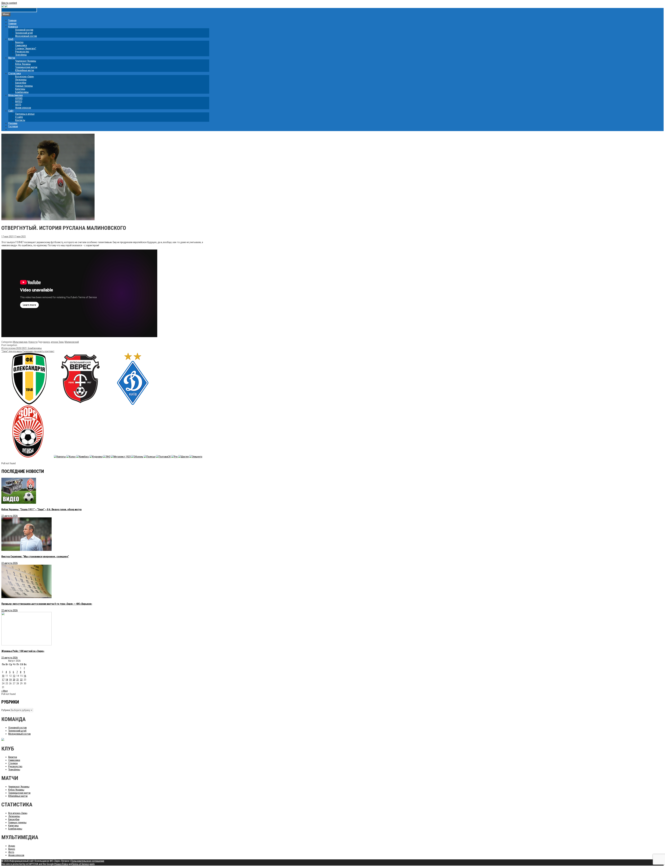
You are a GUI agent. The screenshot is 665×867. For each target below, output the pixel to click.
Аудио (11, 845)
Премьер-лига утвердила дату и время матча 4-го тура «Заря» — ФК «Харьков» (46, 603)
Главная (12, 20)
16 (25, 675)
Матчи (11, 57)
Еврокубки (20, 82)
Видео (11, 849)
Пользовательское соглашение (87, 860)
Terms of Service (80, 864)
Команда (13, 26)
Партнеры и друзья (24, 114)
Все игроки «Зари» (24, 76)
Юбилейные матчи (24, 70)
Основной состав (24, 29)
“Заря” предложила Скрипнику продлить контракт (27, 351)
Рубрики (5, 710)
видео (46, 342)
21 (17, 679)
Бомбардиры (22, 92)
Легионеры (20, 79)
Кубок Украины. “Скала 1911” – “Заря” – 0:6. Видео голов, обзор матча (41, 509)
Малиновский (72, 342)
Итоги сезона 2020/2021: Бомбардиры (21, 348)
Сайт (11, 110)
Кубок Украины (23, 64)
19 (10, 679)
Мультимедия (20, 342)
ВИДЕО (18, 101)
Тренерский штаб (24, 33)
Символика (21, 45)
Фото (11, 852)
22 (21, 679)
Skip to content (9, 3)
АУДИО (19, 98)
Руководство (22, 51)
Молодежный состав (26, 36)
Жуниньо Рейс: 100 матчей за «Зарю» (22, 651)
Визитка (19, 42)
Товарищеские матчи (26, 67)
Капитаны (20, 89)
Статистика (14, 73)
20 (14, 679)
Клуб (10, 39)
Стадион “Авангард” (25, 48)
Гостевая (13, 126)
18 (7, 679)
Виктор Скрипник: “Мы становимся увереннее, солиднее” (35, 556)
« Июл (4, 690)
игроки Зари (57, 342)
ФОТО (18, 104)
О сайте (19, 117)
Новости (33, 342)
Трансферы (21, 54)
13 (14, 675)
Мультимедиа (15, 95)
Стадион (13, 763)
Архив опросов (23, 107)
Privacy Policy (61, 864)
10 (3, 675)
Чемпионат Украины (25, 61)
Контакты (20, 120)
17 (3, 679)
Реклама (12, 123)
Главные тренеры (24, 86)
